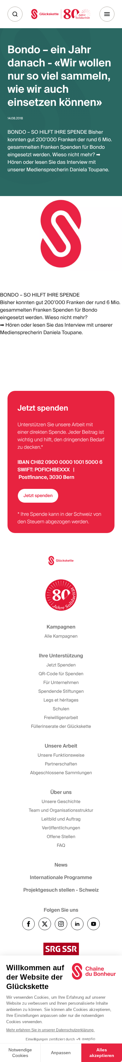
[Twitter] (44, 924)
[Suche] (15, 14)
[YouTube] (93, 924)
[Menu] (106, 14)
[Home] (61, 14)
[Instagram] (61, 924)
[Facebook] (28, 924)
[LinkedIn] (77, 924)
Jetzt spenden (38, 496)
